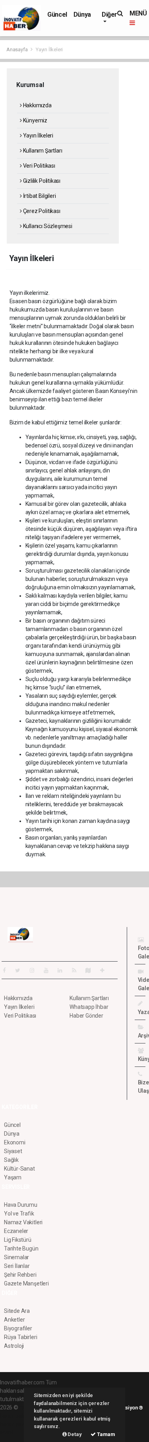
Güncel (57, 14)
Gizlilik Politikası (41, 181)
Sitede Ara (17, 1311)
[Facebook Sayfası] (7, 970)
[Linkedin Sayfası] (63, 970)
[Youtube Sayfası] (49, 970)
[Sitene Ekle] (105, 970)
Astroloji (14, 1346)
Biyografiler (18, 1328)
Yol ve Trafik (19, 1213)
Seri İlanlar (17, 1266)
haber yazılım (16, 1424)
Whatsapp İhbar (89, 1007)
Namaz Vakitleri (23, 1222)
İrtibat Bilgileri (39, 196)
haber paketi (15, 1416)
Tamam (105, 1434)
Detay (74, 1434)
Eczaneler (16, 1231)
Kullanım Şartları (42, 150)
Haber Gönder (86, 1015)
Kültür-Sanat (19, 1168)
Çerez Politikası (41, 211)
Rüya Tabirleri (20, 1337)
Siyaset (13, 1151)
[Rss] (77, 970)
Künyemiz (34, 120)
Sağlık (11, 1160)
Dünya (82, 14)
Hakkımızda (37, 105)
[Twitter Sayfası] (21, 970)
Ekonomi (14, 1142)
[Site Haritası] (91, 970)
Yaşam (12, 1177)
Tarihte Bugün (21, 1248)
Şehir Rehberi (20, 1275)
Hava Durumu (20, 1205)
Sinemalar (16, 1257)
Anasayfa (17, 49)
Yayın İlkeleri (37, 135)
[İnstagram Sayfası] (35, 970)
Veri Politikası (38, 166)
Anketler (14, 1319)
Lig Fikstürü (17, 1240)
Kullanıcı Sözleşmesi (47, 226)
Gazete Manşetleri (26, 1283)
